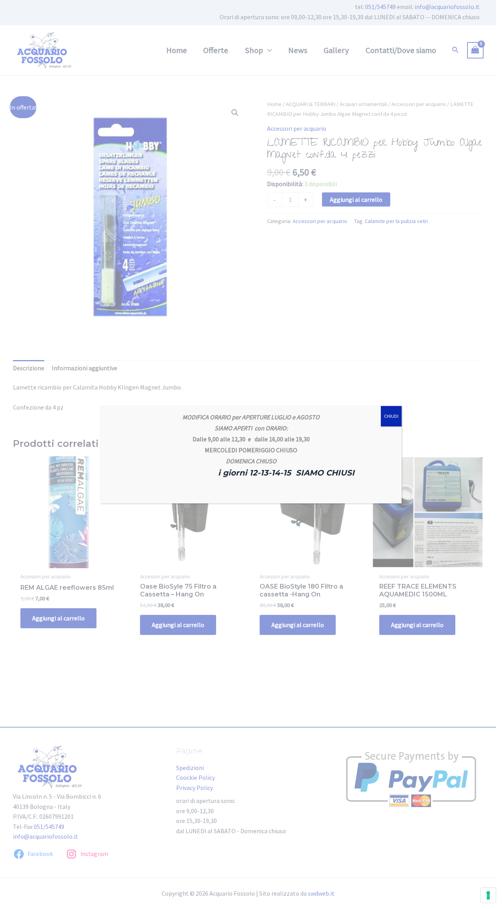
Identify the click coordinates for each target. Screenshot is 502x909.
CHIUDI (391, 416)
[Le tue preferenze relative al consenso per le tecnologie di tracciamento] (488, 895)
